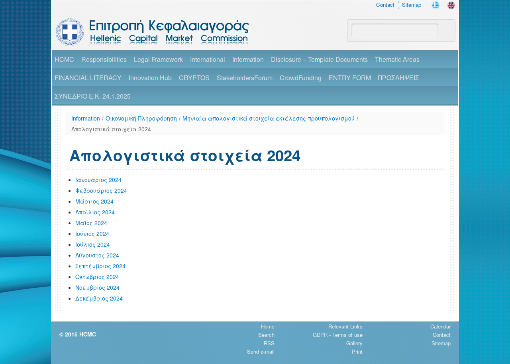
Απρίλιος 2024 (95, 212)
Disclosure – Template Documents (319, 59)
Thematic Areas (397, 59)
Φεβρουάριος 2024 (101, 190)
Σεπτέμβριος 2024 (100, 266)
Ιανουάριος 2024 (98, 180)
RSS (269, 343)
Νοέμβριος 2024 (97, 287)
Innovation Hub (150, 77)
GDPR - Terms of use (338, 334)
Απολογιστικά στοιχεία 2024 (111, 129)
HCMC (64, 59)
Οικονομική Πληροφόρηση (141, 118)
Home (268, 326)
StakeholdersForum (245, 77)
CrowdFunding (301, 77)
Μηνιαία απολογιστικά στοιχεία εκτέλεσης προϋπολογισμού (268, 118)
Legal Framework (158, 59)
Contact (385, 4)
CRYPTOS (194, 77)
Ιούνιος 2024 (92, 233)
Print (357, 351)
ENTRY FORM (350, 77)
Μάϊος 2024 (91, 223)
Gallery (354, 343)
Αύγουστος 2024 (97, 255)
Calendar (440, 326)
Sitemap (411, 4)
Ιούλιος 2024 (92, 244)
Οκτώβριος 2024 (97, 277)
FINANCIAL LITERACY (88, 77)
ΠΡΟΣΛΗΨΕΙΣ (398, 77)
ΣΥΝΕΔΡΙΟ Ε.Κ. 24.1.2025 (93, 96)
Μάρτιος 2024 (94, 201)
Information (248, 59)
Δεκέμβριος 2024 (99, 298)
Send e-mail (261, 351)
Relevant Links (345, 326)
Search (266, 334)
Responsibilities (104, 59)
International (207, 59)
